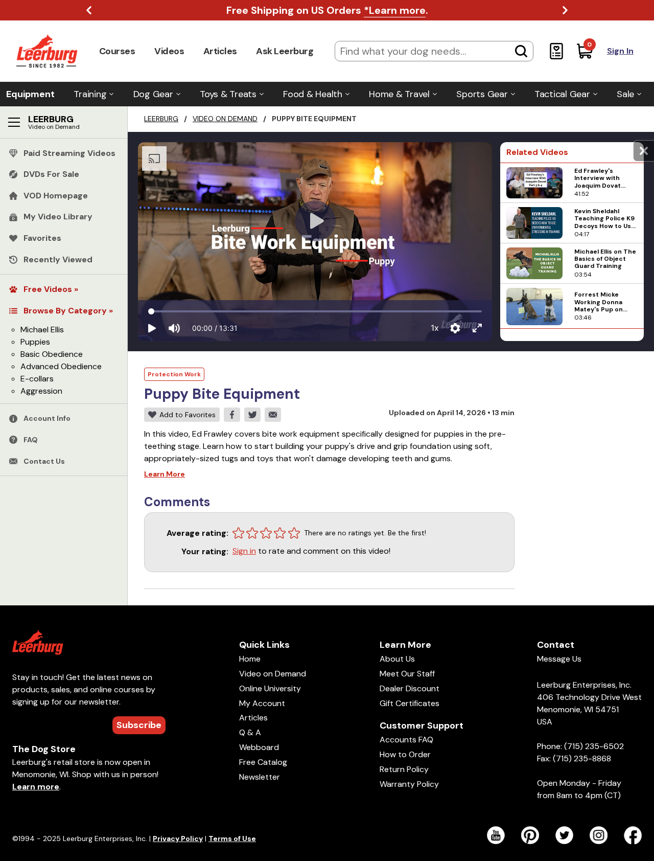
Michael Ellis (42, 329)
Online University (270, 688)
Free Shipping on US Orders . (327, 10)
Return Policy (404, 769)
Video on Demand (225, 118)
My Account (262, 703)
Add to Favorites (187, 414)
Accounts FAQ (406, 739)
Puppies (35, 341)
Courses (117, 51)
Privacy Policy (178, 838)
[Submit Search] (521, 51)
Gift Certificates (409, 703)
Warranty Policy (409, 784)
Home (250, 658)
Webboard (259, 747)
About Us (397, 658)
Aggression (41, 391)
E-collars (37, 378)
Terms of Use (232, 838)
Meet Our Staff (407, 673)
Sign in (244, 551)
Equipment (30, 94)
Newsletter (259, 777)
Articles (220, 51)
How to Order (405, 754)
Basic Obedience (51, 354)
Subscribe (138, 725)
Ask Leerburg (284, 51)
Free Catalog (263, 762)
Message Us (559, 658)
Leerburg (161, 118)
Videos (169, 51)
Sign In (620, 51)
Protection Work (174, 374)
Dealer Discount (409, 688)
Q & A (250, 732)
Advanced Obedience (61, 366)
